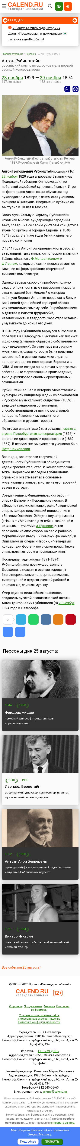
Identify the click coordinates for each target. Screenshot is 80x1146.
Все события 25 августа (21, 967)
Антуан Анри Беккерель (26, 861)
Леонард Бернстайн (22, 786)
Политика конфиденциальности (39, 1022)
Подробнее (28, 1141)
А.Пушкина (45, 526)
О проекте (15, 1006)
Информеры (39, 1009)
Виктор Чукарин (19, 936)
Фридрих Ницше (19, 712)
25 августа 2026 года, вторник (36, 28)
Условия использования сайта (39, 1015)
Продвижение (33, 1006)
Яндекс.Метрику (39, 1134)
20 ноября (50, 77)
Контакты (62, 1006)
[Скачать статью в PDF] (67, 89)
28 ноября (12, 77)
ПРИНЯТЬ (52, 1141)
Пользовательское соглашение (39, 1018)
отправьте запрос (62, 1122)
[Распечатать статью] (76, 89)
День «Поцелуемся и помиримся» (35, 33)
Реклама (49, 1006)
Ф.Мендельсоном (45, 259)
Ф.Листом (9, 264)
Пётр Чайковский (16, 449)
